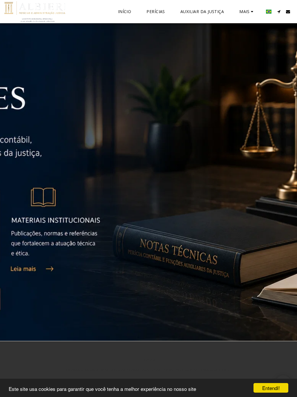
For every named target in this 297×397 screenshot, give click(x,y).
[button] (278, 11)
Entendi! (271, 387)
